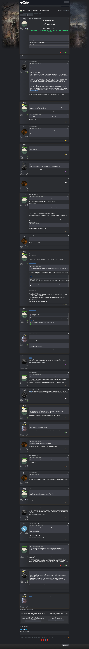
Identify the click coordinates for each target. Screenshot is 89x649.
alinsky (24, 18)
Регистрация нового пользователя (33, 621)
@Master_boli (32, 90)
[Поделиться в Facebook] (23, 629)
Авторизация (60, 10)
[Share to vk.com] (20, 629)
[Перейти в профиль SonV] (24, 132)
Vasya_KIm (24, 523)
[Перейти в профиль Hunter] (24, 339)
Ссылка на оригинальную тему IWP (49, 24)
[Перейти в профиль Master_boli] (24, 67)
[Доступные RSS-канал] (68, 637)
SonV (38, 114)
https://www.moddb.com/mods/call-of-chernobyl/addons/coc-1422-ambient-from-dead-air (45, 510)
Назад (22, 609)
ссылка (38, 253)
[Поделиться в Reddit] (24, 629)
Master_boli (24, 61)
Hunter (24, 333)
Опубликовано (33, 18)
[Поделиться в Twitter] (21, 629)
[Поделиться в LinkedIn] (26, 629)
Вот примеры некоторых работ (34, 559)
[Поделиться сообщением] (68, 18)
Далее (30, 609)
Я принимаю (66, 645)
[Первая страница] (20, 15)
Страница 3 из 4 (36, 609)
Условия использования (29, 647)
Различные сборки (37, 11)
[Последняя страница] (32, 15)
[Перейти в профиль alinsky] (21, 11)
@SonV (36, 90)
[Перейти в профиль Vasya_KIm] (24, 529)
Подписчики (65, 10)
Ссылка (31, 65)
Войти (56, 620)
